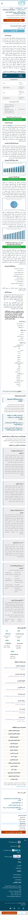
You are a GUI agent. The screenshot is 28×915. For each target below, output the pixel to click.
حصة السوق (22, 823)
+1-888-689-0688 (17, 891)
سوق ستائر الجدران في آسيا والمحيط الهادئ (12, 799)
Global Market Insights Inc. (11, 903)
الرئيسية (25, 8)
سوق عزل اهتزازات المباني (14, 805)
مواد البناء (11, 8)
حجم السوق (22, 817)
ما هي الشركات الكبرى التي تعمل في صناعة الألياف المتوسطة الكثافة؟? (13, 429)
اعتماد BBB (8, 633)
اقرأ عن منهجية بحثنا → (21, 786)
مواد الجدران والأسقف (21, 9)
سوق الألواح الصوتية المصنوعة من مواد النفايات (12, 808)
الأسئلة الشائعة (22, 825)
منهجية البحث (22, 828)
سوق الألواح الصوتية (16, 802)
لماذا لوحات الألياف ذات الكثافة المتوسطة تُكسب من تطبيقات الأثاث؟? (14, 417)
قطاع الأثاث (10, 125)
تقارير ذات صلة (21, 830)
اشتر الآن (13, 31)
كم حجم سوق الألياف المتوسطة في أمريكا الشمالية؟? (13, 423)
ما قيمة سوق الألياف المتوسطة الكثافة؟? (14, 400)
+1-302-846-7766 (17, 893)
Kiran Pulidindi (6, 391)
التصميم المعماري (18, 8)
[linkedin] (23, 908)
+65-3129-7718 (17, 894)
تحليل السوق (22, 821)
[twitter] (18, 908)
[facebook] (14, 908)
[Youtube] (10, 908)
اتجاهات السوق (22, 819)
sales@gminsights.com (15, 896)
